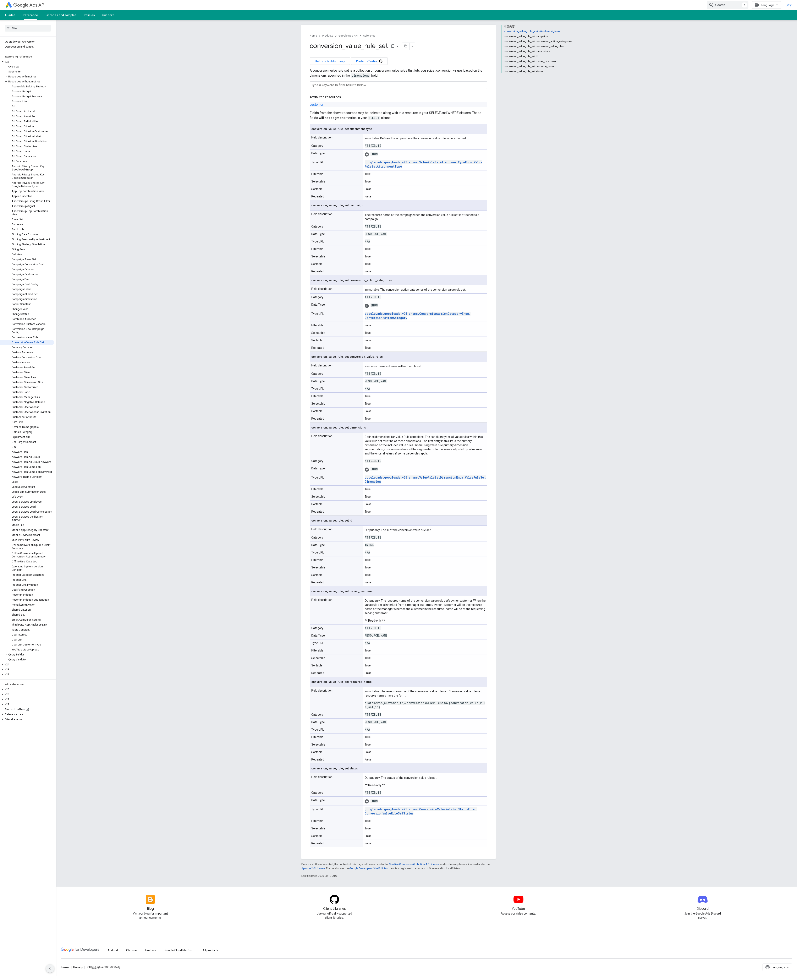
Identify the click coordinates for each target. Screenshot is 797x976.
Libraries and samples (60, 15)
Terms (65, 967)
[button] (27, 61)
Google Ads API (348, 35)
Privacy (78, 967)
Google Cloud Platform (179, 950)
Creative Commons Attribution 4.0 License (414, 864)
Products (327, 35)
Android (113, 950)
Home (313, 35)
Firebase (150, 950)
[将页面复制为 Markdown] (406, 46)
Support (108, 15)
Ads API (37, 5)
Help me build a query (330, 61)
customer (316, 105)
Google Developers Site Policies (368, 868)
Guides (10, 15)
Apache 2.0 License (313, 868)
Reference (30, 15)
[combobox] (727, 5)
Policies (89, 15)
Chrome (131, 950)
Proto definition (367, 61)
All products (210, 950)
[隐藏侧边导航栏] (50, 968)
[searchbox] (28, 28)
